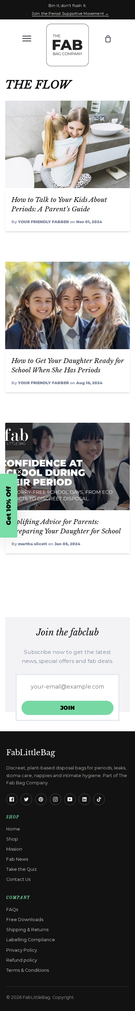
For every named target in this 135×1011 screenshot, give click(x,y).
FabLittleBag (30, 752)
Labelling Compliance (30, 939)
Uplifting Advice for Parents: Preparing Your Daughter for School (66, 526)
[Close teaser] (19, 471)
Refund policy (21, 960)
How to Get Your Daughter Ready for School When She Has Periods (67, 365)
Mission (14, 849)
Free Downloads (24, 919)
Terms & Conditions (27, 970)
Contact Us (18, 879)
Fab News (17, 859)
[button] (8, 506)
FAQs (12, 909)
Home (13, 829)
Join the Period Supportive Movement (70, 13)
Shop (12, 839)
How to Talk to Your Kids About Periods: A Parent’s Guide (59, 204)
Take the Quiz (21, 869)
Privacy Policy (21, 950)
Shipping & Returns (27, 929)
